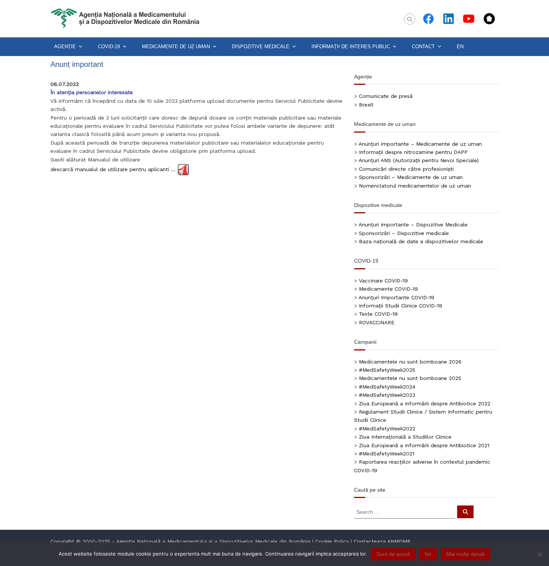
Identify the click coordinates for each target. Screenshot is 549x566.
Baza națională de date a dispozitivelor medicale (421, 241)
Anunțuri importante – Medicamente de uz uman (420, 144)
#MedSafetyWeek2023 (387, 395)
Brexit (366, 105)
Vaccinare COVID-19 (383, 281)
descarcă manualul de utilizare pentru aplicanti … (113, 169)
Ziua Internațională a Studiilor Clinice (405, 437)
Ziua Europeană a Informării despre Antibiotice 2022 (424, 403)
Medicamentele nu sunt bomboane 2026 (410, 362)
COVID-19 (109, 46)
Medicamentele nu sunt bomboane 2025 (410, 378)
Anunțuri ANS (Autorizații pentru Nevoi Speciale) (419, 160)
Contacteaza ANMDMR (382, 541)
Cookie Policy (332, 541)
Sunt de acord (393, 554)
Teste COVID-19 (378, 314)
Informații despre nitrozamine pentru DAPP (413, 152)
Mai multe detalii (465, 554)
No (428, 554)
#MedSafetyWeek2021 (386, 454)
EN (460, 46)
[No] (539, 554)
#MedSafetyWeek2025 (387, 370)
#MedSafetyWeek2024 (387, 387)
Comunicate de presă (386, 96)
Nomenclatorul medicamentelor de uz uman (415, 186)
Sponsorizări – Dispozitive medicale (404, 233)
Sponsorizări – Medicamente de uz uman (411, 177)
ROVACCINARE (376, 322)
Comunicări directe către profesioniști (406, 169)
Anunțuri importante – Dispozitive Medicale (413, 225)
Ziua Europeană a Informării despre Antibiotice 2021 (424, 445)
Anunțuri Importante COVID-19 (396, 297)
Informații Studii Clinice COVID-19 (400, 306)
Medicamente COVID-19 (388, 289)
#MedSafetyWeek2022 (387, 429)
